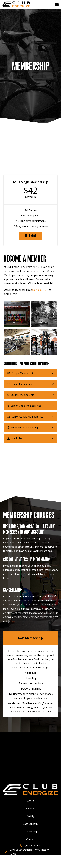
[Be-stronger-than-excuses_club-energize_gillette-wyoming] (17, 314)
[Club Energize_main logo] (16, 4)
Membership (30, 831)
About (30, 801)
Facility (30, 816)
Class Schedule (30, 823)
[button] (57, 4)
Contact (30, 839)
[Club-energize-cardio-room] (17, 342)
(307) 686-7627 (40, 289)
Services (30, 808)
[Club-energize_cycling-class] (44, 314)
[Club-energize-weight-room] (44, 342)
